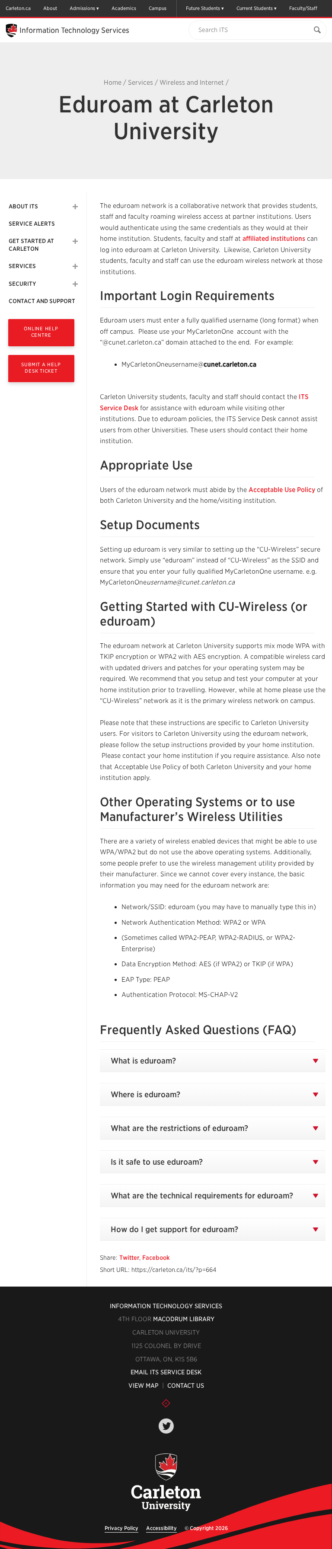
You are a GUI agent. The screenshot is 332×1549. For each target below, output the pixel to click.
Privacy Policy (121, 1528)
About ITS (23, 206)
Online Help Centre (41, 332)
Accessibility (161, 1528)
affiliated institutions (274, 239)
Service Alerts (32, 223)
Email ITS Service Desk (166, 1372)
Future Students (203, 8)
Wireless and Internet (192, 82)
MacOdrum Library (183, 1319)
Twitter (129, 1257)
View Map (143, 1385)
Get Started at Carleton (31, 245)
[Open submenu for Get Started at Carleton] (75, 241)
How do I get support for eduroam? (174, 1229)
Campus (157, 8)
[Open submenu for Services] (75, 266)
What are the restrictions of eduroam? (179, 1128)
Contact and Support (42, 301)
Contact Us (185, 1385)
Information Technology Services (166, 1306)
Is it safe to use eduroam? (157, 1161)
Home (112, 82)
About (50, 8)
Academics (124, 8)
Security (22, 284)
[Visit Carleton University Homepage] (166, 1482)
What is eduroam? (143, 1060)
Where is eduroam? (145, 1094)
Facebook (156, 1257)
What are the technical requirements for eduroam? (202, 1195)
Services (140, 82)
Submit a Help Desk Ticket (41, 367)
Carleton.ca (18, 8)
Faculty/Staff (303, 8)
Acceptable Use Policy (282, 490)
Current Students (254, 8)
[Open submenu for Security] (75, 284)
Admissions (82, 8)
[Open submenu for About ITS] (75, 206)
